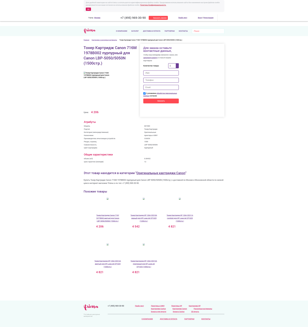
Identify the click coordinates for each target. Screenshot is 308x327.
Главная (86, 40)
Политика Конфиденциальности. (153, 5)
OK (88, 9)
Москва (97, 17)
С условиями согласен (160, 94)
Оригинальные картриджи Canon (160, 173)
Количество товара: (151, 66)
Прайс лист (139, 306)
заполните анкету (150, 58)
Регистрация (208, 17)
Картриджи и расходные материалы (104, 40)
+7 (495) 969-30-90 (133, 18)
